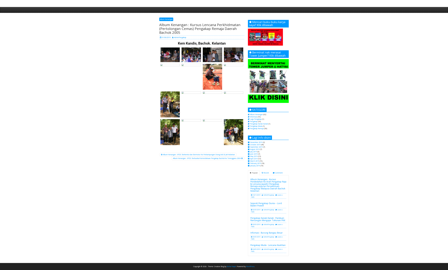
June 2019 (254, 154)
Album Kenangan (166, 19)
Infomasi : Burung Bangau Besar (266, 232)
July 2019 (253, 151)
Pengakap (253, 121)
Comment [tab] (279, 173)
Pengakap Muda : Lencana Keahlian (267, 245)
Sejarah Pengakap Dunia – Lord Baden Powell (266, 204)
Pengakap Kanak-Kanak (259, 124)
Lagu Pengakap (256, 119)
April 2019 (254, 159)
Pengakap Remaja (257, 128)
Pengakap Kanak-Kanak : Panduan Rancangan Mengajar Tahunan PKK (267, 219)
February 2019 (255, 163)
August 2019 (255, 149)
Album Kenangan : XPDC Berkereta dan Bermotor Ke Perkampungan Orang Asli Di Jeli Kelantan (199, 154)
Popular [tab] (255, 173)
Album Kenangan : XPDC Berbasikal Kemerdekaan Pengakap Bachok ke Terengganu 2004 (207, 158)
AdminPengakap (180, 37)
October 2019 (255, 144)
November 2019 (256, 142)
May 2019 (254, 156)
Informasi (253, 117)
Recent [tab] (266, 173)
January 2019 (255, 166)
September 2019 (256, 147)
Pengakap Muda (256, 126)
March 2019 (254, 161)
